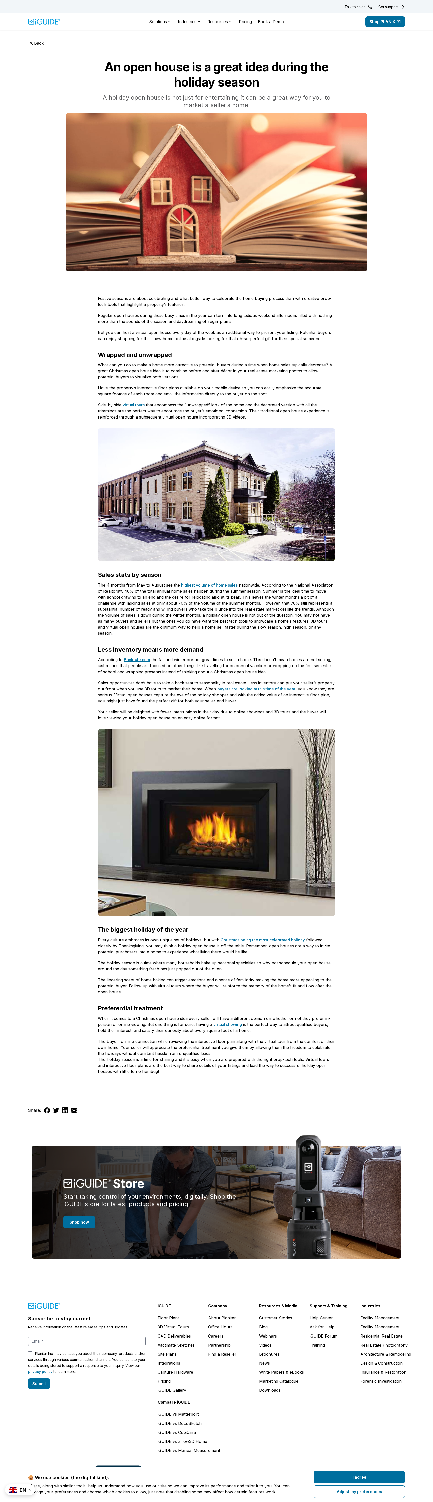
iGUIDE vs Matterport (178, 1414)
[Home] (44, 22)
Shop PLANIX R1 (385, 21)
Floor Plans (169, 1317)
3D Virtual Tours (173, 1326)
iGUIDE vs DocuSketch (180, 1423)
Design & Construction (381, 1363)
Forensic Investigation (381, 1381)
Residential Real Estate (381, 1336)
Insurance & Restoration (383, 1372)
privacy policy (40, 1371)
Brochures (269, 1354)
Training (317, 1345)
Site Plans (167, 1354)
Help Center (321, 1317)
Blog (263, 1326)
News (264, 1363)
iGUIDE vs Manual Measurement (189, 1450)
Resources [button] (217, 21)
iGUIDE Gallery (172, 1390)
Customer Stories (275, 1317)
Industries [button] (187, 21)
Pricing (245, 21)
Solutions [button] (158, 21)
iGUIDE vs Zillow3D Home (182, 1441)
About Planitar (222, 1317)
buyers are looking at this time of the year (256, 688)
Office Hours (220, 1326)
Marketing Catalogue (278, 1381)
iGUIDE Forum (323, 1336)
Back (39, 43)
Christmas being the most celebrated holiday (263, 939)
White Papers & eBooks (281, 1372)
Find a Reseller (222, 1354)
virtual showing (227, 1024)
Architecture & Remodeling (385, 1354)
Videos (265, 1345)
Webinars (268, 1336)
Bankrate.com (137, 659)
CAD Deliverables (174, 1336)
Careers (215, 1336)
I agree (359, 1477)
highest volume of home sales (209, 585)
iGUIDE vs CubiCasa (177, 1432)
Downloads (269, 1390)
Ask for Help (322, 1326)
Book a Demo (271, 21)
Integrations (169, 1363)
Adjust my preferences (359, 1491)
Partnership (219, 1345)
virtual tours (134, 404)
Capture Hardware (175, 1372)
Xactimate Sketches (176, 1345)
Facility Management (379, 1317)
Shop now (79, 1222)
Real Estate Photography (384, 1345)
